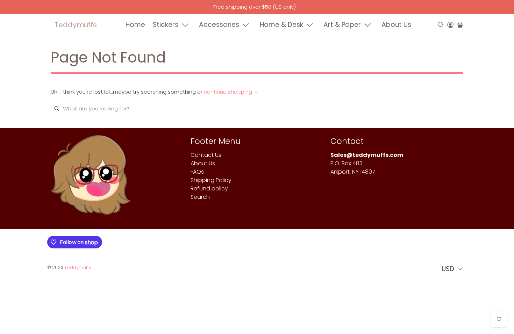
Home (135, 24)
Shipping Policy (211, 180)
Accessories (219, 24)
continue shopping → (231, 91)
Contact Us (206, 155)
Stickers (165, 24)
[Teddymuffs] (90, 178)
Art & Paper (342, 24)
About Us (396, 24)
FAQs (197, 172)
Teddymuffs (76, 25)
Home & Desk (281, 24)
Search (200, 197)
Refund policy (209, 188)
